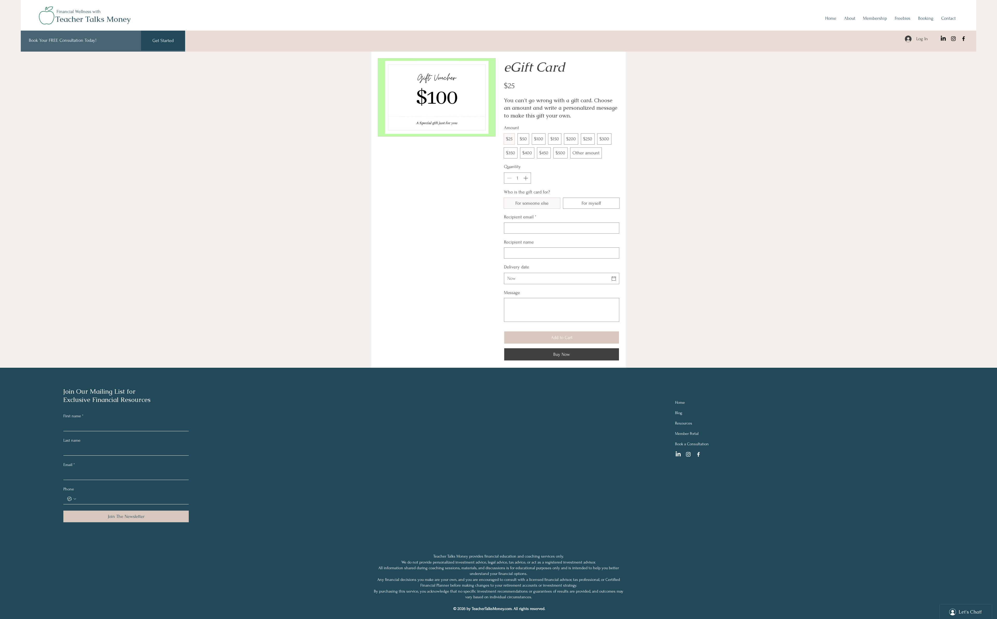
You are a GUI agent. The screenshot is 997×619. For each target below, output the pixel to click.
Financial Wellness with (79, 11)
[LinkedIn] (943, 39)
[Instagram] (953, 39)
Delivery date (516, 267)
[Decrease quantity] (509, 178)
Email (69, 464)
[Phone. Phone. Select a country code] (71, 499)
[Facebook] (963, 39)
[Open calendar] (614, 278)
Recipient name (519, 242)
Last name (71, 440)
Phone (68, 489)
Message (512, 292)
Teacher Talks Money (93, 19)
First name (73, 416)
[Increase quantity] (526, 178)
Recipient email (520, 216)
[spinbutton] (517, 178)
